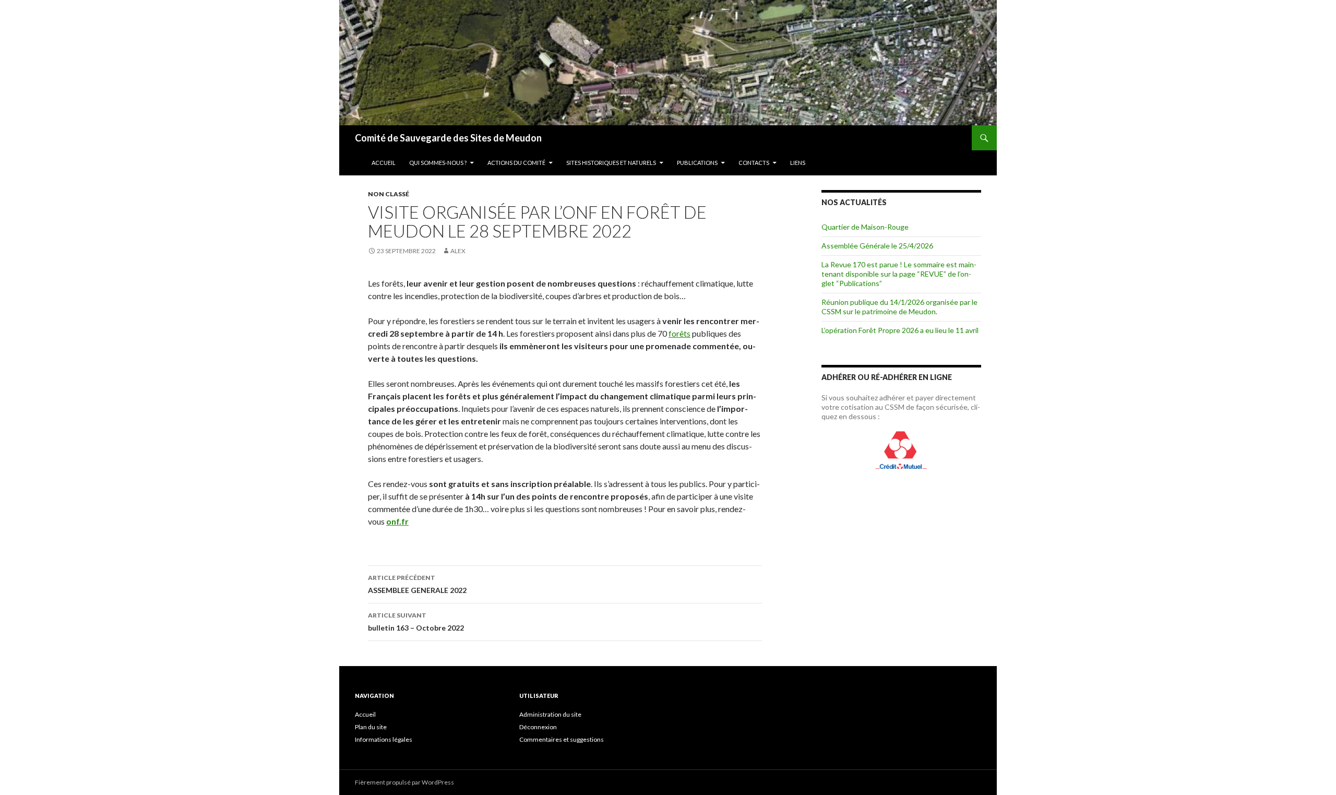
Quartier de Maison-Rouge (865, 226)
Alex (458, 251)
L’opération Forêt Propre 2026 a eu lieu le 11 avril (900, 330)
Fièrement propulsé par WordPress (404, 782)
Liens (797, 162)
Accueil (384, 162)
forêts (679, 333)
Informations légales (383, 739)
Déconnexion (538, 727)
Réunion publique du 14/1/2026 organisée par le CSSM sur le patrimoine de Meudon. (899, 307)
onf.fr (397, 521)
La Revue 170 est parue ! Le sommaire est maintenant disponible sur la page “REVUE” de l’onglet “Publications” (898, 274)
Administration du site (550, 714)
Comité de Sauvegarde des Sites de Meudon (448, 138)
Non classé (388, 194)
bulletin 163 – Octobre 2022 (416, 621)
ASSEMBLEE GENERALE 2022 (417, 584)
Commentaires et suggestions (561, 739)
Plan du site (371, 727)
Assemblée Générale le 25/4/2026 (877, 245)
